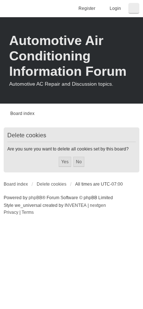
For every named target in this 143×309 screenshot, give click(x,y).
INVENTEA (76, 205)
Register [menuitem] (86, 8)
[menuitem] (11, 213)
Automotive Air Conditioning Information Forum (67, 56)
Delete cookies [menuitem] (51, 184)
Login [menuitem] (115, 8)
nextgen (98, 205)
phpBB (35, 197)
